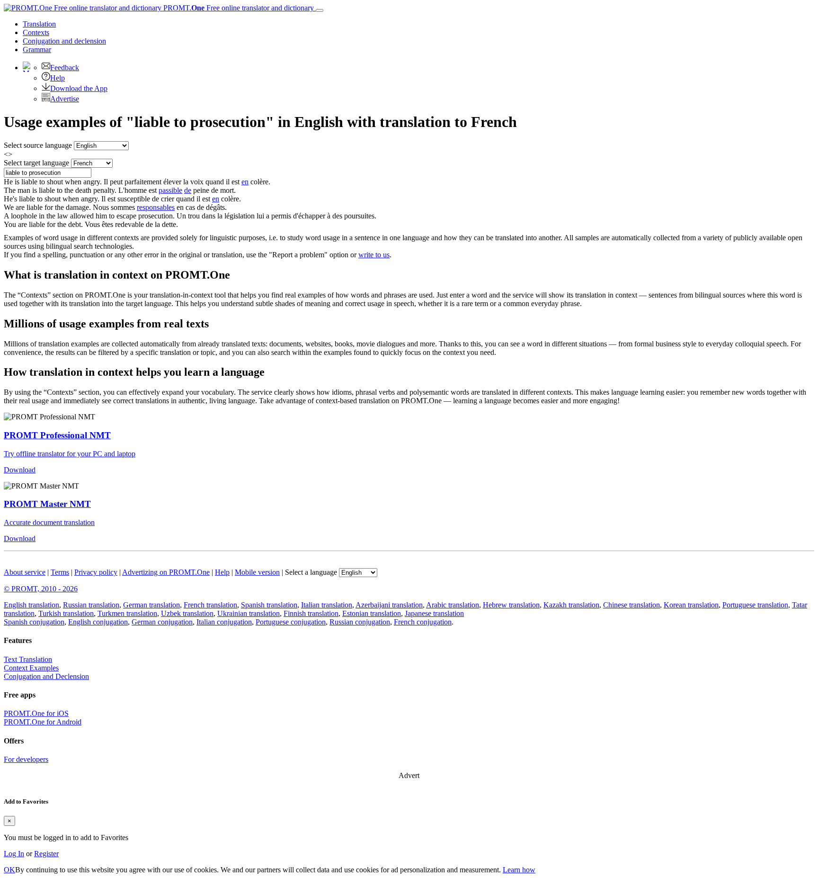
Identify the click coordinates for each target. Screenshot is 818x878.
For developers (26, 759)
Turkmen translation (127, 613)
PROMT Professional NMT (57, 435)
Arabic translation (452, 605)
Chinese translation (631, 605)
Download (20, 470)
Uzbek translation (187, 613)
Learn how (519, 870)
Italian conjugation (224, 622)
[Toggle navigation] (319, 10)
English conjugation (98, 622)
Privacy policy (95, 572)
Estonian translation (371, 613)
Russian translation (91, 605)
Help (57, 78)
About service (24, 572)
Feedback (64, 67)
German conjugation (162, 622)
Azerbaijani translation (389, 605)
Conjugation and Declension (46, 676)
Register (46, 854)
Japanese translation (434, 613)
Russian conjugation (359, 622)
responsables (156, 207)
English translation (31, 605)
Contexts (36, 32)
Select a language (311, 572)
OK (9, 870)
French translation (210, 605)
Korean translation (691, 605)
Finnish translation (311, 613)
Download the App (78, 88)
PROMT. (237, 8)
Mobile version (257, 572)
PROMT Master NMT (47, 504)
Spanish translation (269, 605)
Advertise (64, 99)
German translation (151, 605)
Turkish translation (66, 613)
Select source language (38, 145)
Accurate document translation (49, 522)
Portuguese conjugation (291, 622)
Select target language (36, 163)
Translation (39, 24)
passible (170, 190)
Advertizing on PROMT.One (166, 572)
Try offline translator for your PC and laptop (69, 454)
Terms (60, 572)
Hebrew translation (511, 605)
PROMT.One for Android (42, 722)
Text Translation (28, 659)
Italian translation (326, 605)
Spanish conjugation (34, 622)
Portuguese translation (755, 605)
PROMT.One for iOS (36, 713)
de (187, 190)
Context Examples (31, 668)
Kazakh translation (571, 605)
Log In (14, 854)
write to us (374, 255)
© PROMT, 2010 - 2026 (41, 589)
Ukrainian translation (248, 613)
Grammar (37, 49)
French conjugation (423, 622)
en (245, 182)
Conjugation (64, 41)
